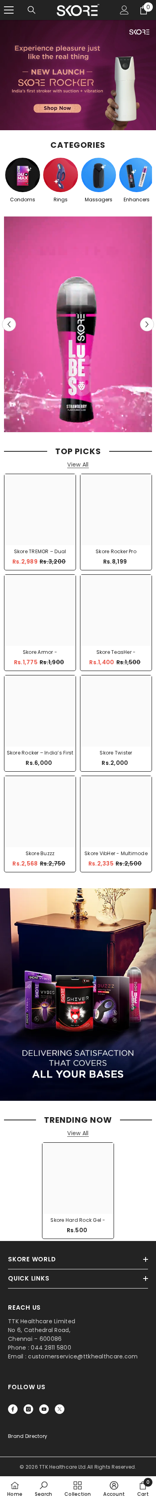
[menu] (9, 10)
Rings (61, 199)
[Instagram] (28, 1409)
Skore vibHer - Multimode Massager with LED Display (116, 853)
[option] (78, 324)
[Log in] (124, 10)
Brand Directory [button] (27, 1436)
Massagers (98, 199)
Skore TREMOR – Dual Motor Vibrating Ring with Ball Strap (40, 551)
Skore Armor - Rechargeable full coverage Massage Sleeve (40, 652)
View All (77, 464)
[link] (43, 1488)
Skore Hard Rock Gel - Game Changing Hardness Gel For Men (77, 1220)
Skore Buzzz (40, 853)
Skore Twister (116, 752)
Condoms (22, 199)
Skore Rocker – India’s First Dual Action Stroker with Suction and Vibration (40, 752)
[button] (9, 325)
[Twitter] (59, 1409)
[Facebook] (13, 1409)
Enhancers (137, 199)
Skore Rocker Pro (116, 551)
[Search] (31, 10)
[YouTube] (44, 1409)
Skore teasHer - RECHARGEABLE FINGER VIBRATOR (116, 652)
